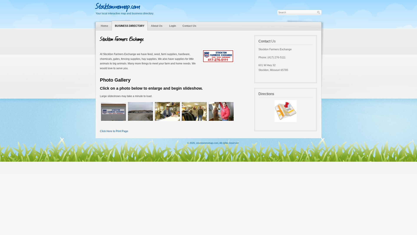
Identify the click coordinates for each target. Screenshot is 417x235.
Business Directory (129, 25)
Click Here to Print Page (114, 131)
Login (172, 25)
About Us (156, 25)
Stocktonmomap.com (118, 5)
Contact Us (189, 25)
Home (104, 25)
